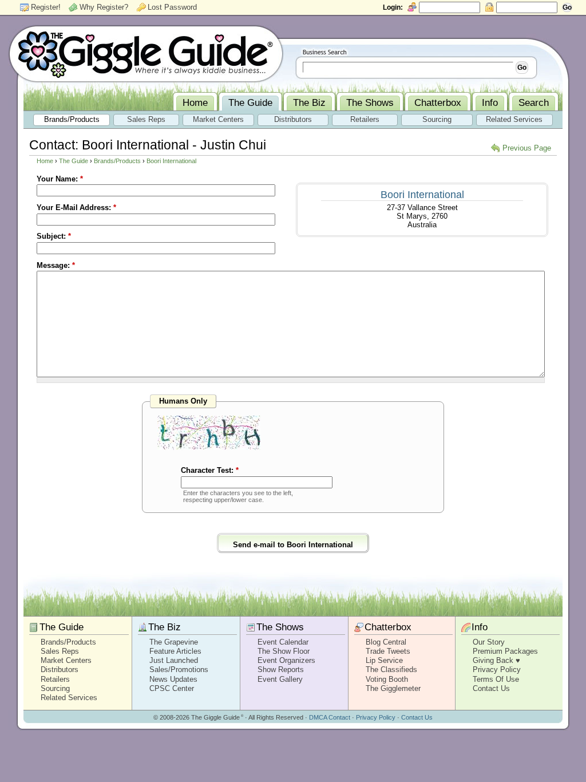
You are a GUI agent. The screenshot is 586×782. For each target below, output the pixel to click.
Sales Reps (60, 651)
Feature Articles (175, 651)
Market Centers (66, 660)
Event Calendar (283, 642)
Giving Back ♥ (496, 660)
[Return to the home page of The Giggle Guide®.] (146, 53)
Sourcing (55, 688)
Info (480, 627)
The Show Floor (284, 651)
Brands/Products (117, 160)
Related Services (69, 697)
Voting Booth (387, 679)
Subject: (54, 236)
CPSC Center (171, 688)
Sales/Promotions (178, 669)
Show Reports (281, 669)
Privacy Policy (497, 669)
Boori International (171, 160)
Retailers (55, 679)
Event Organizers (286, 660)
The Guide (73, 160)
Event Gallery (280, 679)
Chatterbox (388, 627)
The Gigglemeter (393, 688)
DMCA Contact (329, 717)
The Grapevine (173, 642)
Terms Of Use (496, 679)
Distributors (59, 669)
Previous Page (526, 148)
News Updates (173, 679)
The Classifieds (391, 669)
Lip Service (384, 660)
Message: (56, 265)
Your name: (60, 179)
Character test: (210, 470)
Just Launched (173, 660)
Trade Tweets (388, 651)
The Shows (280, 627)
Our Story (489, 642)
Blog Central (386, 642)
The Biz (164, 627)
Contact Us (491, 688)
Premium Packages (505, 651)
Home (45, 160)
